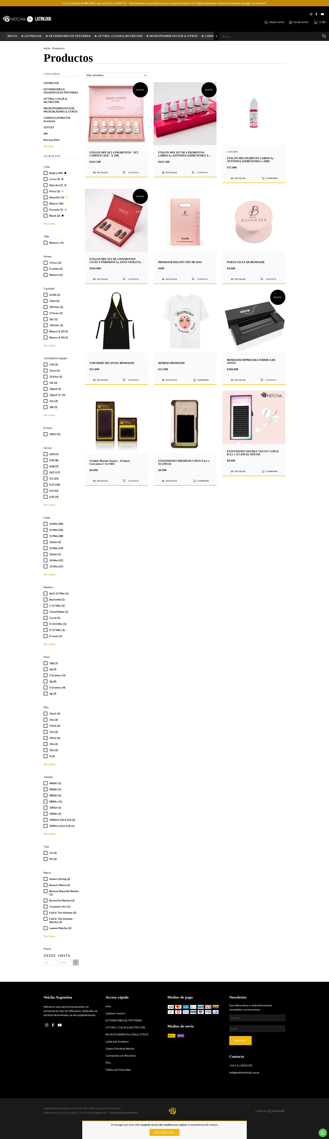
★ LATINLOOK (31, 35)
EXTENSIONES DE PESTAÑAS (123, 1020)
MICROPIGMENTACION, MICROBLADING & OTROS (60, 110)
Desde (50, 955)
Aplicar (76, 962)
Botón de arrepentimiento (124, 1112)
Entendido (164, 1132)
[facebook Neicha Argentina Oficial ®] (316, 14)
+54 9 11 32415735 (240, 1065)
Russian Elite (52, 139)
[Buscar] (324, 36)
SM (46, 133)
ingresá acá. (101, 1112)
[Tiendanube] (270, 1111)
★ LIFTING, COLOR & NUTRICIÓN (118, 35)
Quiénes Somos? (115, 1013)
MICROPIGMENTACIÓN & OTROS (126, 1034)
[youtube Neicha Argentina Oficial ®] (322, 14)
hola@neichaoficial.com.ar (244, 1072)
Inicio (47, 48)
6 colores (232, 152)
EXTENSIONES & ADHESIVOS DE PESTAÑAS (61, 91)
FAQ (108, 1062)
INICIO (12, 35)
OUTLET (49, 127)
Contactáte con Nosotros (120, 1055)
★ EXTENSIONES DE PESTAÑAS (68, 35)
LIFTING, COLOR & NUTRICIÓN (55, 100)
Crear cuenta (276, 22)
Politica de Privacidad (118, 1069)
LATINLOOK (51, 83)
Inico (108, 1006)
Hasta (64, 955)
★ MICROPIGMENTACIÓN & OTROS (172, 35)
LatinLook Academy (117, 1041)
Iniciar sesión (300, 22)
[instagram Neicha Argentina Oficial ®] (311, 14)
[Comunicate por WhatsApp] (323, 1133)
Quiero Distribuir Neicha (119, 1048)
